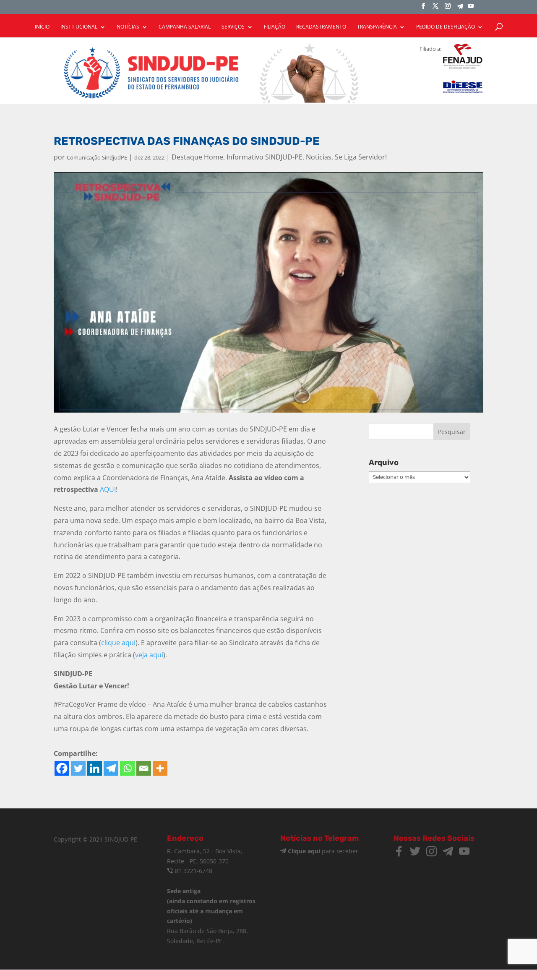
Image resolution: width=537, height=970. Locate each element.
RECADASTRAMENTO (321, 27)
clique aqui (118, 642)
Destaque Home (197, 157)
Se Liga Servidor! (361, 157)
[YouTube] (471, 8)
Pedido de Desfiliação (445, 27)
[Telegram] (460, 8)
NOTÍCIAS (128, 27)
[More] (160, 768)
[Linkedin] (94, 768)
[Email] (143, 768)
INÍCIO (42, 27)
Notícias (318, 157)
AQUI (108, 489)
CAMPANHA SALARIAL (185, 27)
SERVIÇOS (233, 27)
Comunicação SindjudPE (97, 157)
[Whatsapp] (127, 768)
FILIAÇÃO (274, 27)
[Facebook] (62, 768)
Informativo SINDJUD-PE (264, 157)
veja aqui (149, 654)
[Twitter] (78, 768)
